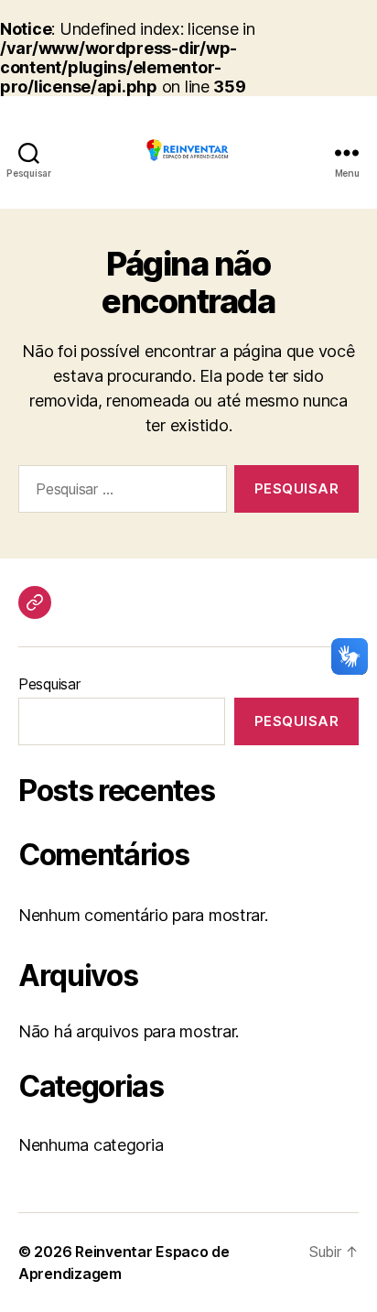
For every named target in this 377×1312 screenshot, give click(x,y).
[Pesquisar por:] (119, 492)
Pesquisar (49, 684)
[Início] (34, 602)
